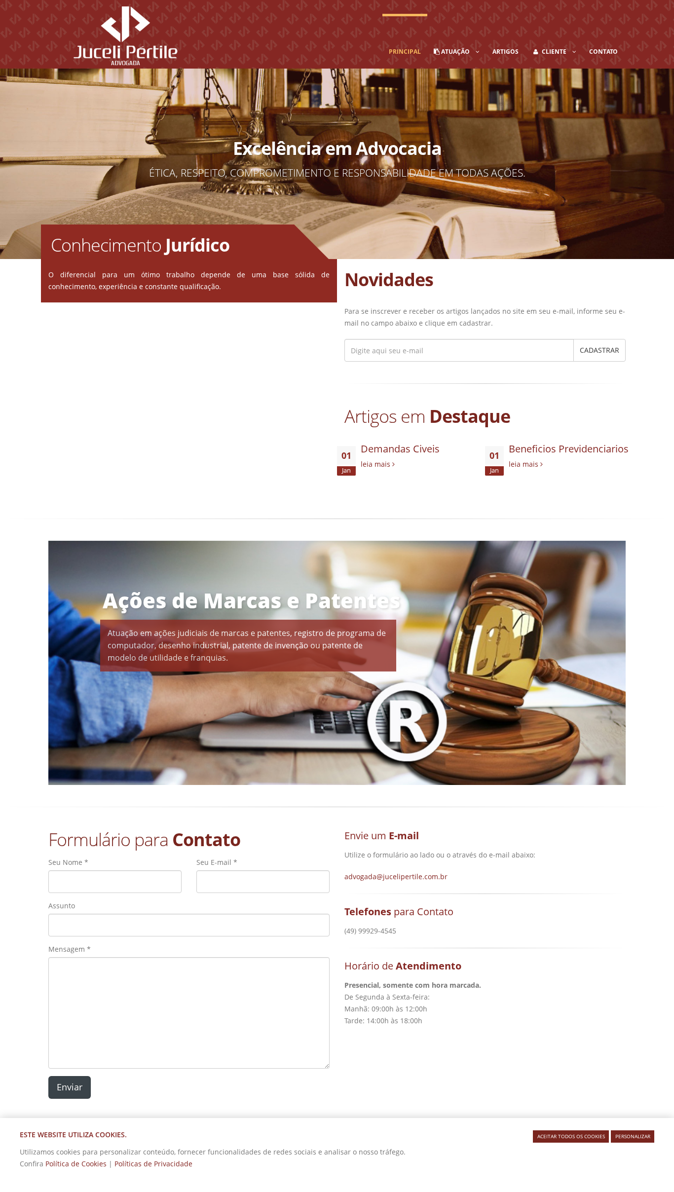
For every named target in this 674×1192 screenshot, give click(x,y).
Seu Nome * (68, 862)
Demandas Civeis (400, 448)
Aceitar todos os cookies (571, 1136)
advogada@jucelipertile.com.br (396, 876)
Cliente (556, 51)
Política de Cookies (77, 1163)
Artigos (505, 51)
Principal (405, 51)
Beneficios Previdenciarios (569, 448)
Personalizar (632, 1136)
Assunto (61, 905)
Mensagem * (69, 949)
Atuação (458, 51)
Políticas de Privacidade (153, 1163)
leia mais (376, 464)
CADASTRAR (599, 350)
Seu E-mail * (216, 862)
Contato (603, 51)
